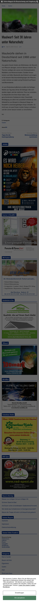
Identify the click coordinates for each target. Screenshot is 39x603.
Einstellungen (19, 593)
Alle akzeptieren (19, 598)
